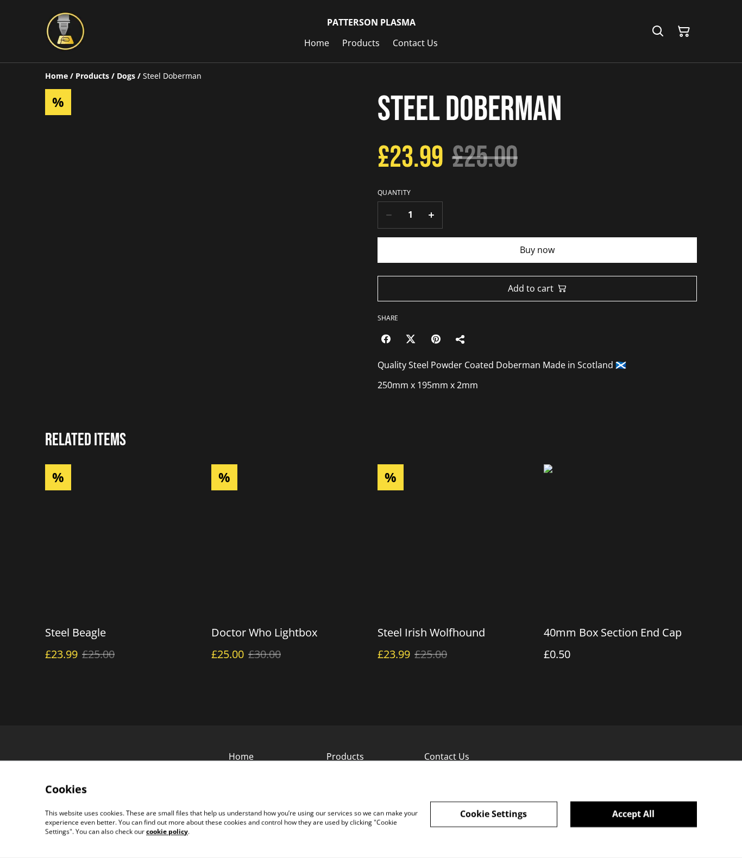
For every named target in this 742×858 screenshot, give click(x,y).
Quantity (394, 193)
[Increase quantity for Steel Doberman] (431, 215)
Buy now (537, 250)
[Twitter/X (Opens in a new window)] (411, 339)
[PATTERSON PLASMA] (65, 31)
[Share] (460, 339)
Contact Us (446, 756)
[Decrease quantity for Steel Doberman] (389, 215)
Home (241, 756)
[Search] (658, 31)
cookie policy (167, 831)
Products (345, 756)
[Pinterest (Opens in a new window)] (435, 339)
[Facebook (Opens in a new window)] (386, 339)
